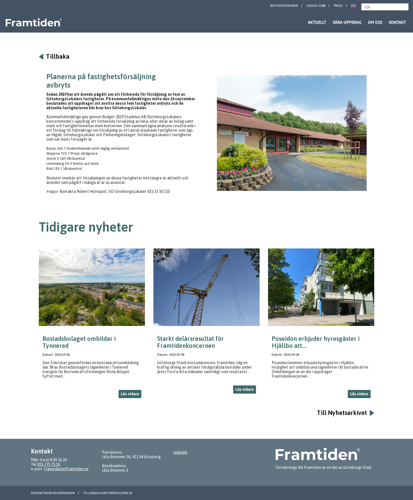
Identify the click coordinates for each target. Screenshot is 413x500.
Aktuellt (317, 22)
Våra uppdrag (347, 22)
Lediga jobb (316, 6)
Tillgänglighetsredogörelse (107, 493)
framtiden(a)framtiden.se (66, 469)
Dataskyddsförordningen (53, 493)
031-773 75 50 (48, 464)
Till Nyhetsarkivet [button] (342, 412)
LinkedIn (180, 452)
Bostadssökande (284, 6)
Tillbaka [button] (57, 56)
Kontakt (397, 22)
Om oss (375, 22)
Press (338, 6)
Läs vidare (130, 394)
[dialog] (92, 325)
